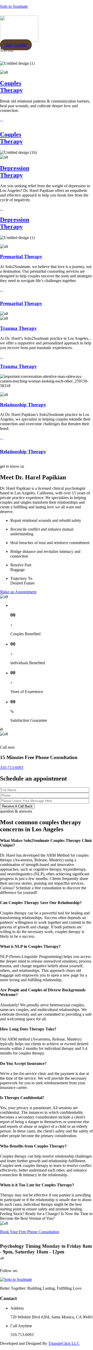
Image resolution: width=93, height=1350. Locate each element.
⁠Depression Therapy (14, 171)
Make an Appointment (18, 592)
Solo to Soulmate (14, 6)
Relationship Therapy (23, 404)
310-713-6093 (11, 767)
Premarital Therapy (21, 256)
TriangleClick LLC (64, 1343)
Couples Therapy (11, 86)
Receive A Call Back (17, 806)
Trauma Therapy (18, 328)
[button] (8, 53)
